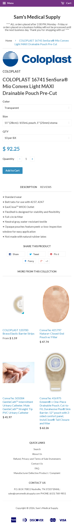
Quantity (8, 158)
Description (28, 186)
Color (6, 101)
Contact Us (37, 463)
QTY (5, 131)
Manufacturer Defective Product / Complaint (37, 473)
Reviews (45, 186)
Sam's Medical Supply (37, 17)
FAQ (37, 468)
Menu (10, 3)
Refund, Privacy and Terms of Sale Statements (37, 458)
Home (8, 40)
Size (5, 116)
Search (37, 449)
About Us (37, 454)
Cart (68, 3)
